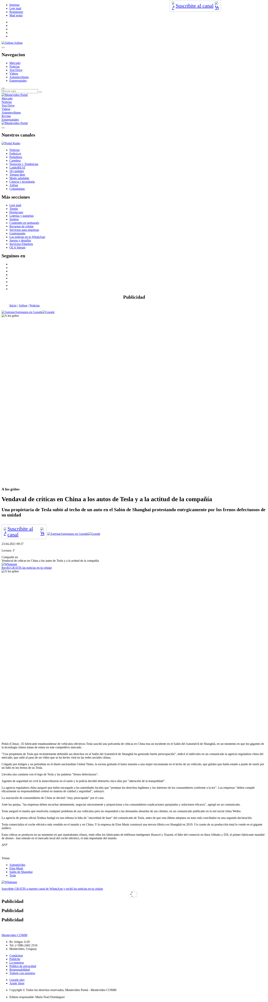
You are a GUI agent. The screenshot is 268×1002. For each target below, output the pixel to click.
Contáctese (16, 955)
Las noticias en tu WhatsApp (27, 237)
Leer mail (15, 8)
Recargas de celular (21, 226)
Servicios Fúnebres (21, 244)
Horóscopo (16, 212)
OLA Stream (17, 247)
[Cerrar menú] (3, 127)
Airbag (23, 305)
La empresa (16, 962)
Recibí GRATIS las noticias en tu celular (27, 567)
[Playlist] (11, 143)
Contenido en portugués (24, 222)
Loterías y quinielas (21, 215)
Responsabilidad (19, 969)
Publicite (14, 959)
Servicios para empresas (24, 230)
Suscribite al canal (194, 6)
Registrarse (16, 12)
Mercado (14, 63)
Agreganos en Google (28, 312)
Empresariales (18, 80)
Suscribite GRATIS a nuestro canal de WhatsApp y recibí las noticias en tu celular (52, 888)
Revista (6, 116)
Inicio (12, 305)
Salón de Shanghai (21, 872)
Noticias (14, 66)
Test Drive (15, 70)
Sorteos (14, 219)
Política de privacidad (22, 966)
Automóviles (17, 864)
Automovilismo (19, 77)
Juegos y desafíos (20, 240)
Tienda (13, 208)
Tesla (12, 875)
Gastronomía (17, 233)
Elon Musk (16, 868)
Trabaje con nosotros (22, 973)
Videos (13, 73)
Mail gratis (16, 15)
